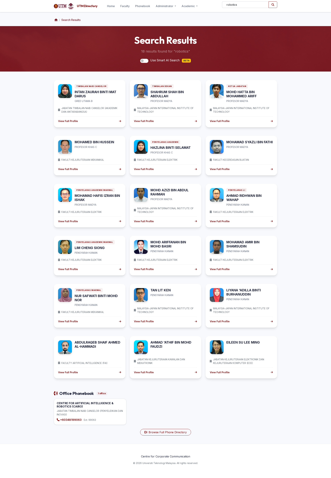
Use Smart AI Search (169, 60)
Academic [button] (188, 6)
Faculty (125, 6)
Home (111, 6)
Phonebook (142, 6)
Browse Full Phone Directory (168, 432)
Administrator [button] (165, 6)
